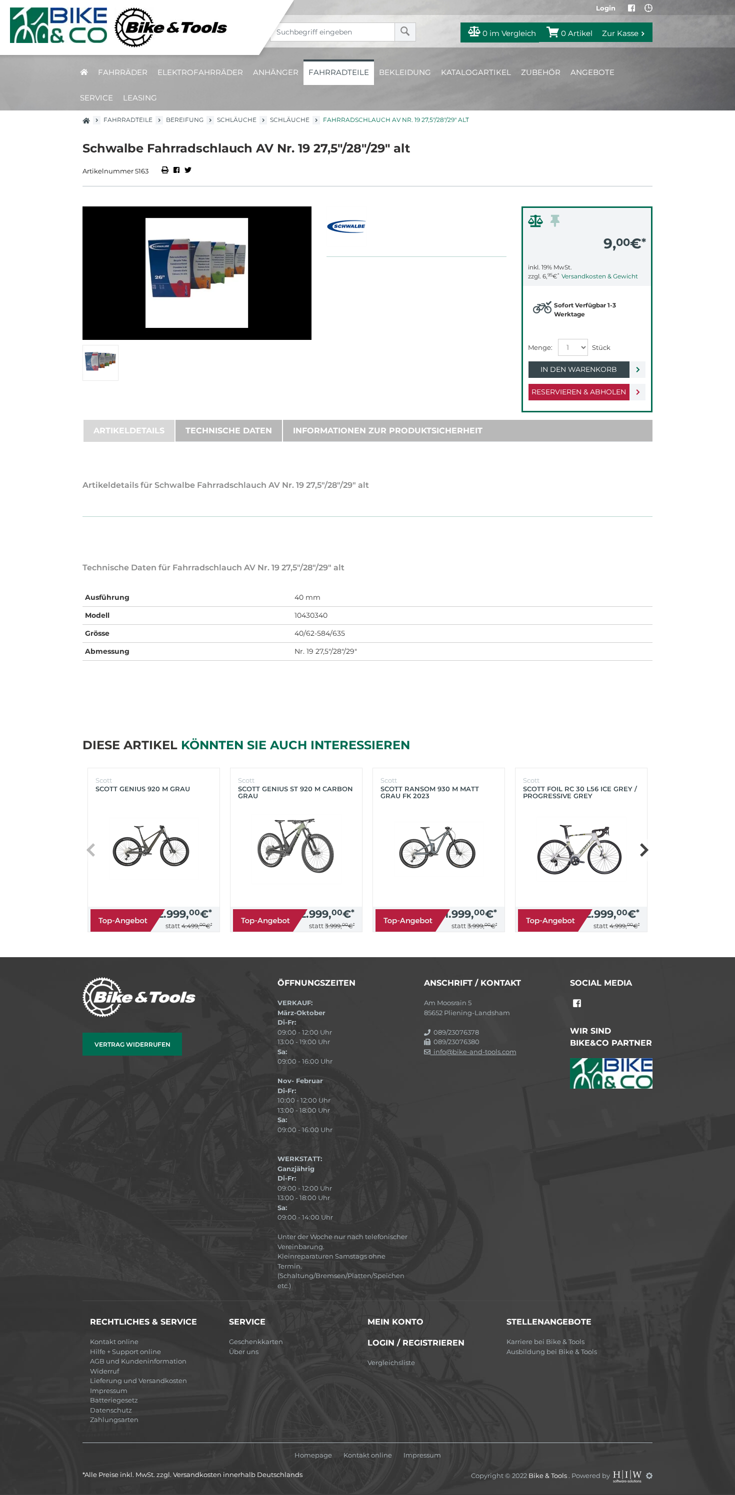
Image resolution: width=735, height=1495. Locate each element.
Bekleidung (405, 72)
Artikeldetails (129, 430)
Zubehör (540, 72)
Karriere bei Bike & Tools (545, 1342)
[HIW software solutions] (628, 1476)
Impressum (109, 1391)
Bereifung (185, 119)
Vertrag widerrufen (132, 1044)
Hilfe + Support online (125, 1352)
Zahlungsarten (114, 1420)
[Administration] (649, 1476)
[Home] (137, 27)
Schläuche (236, 119)
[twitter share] (188, 171)
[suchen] (405, 31)
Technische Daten (229, 430)
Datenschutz (111, 1410)
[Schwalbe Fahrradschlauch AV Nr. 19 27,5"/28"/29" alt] (197, 273)
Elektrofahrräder (200, 72)
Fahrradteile (338, 72)
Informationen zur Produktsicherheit (387, 430)
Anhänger (275, 72)
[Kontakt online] (648, 7)
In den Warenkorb (578, 369)
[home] (84, 72)
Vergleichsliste (391, 1363)
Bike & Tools (548, 1476)
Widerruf (104, 1371)
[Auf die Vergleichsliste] (537, 223)
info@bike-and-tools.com (473, 1052)
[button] (643, 850)
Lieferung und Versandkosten (138, 1381)
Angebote (592, 72)
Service (96, 97)
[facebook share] (177, 171)
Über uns (243, 1352)
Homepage (313, 1455)
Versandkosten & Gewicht (600, 276)
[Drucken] (166, 171)
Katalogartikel (476, 72)
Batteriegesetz (114, 1400)
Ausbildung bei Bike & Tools (551, 1352)
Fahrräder (123, 72)
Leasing (140, 97)
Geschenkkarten (256, 1342)
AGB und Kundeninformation (138, 1361)
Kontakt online (114, 1342)
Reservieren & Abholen (579, 391)
